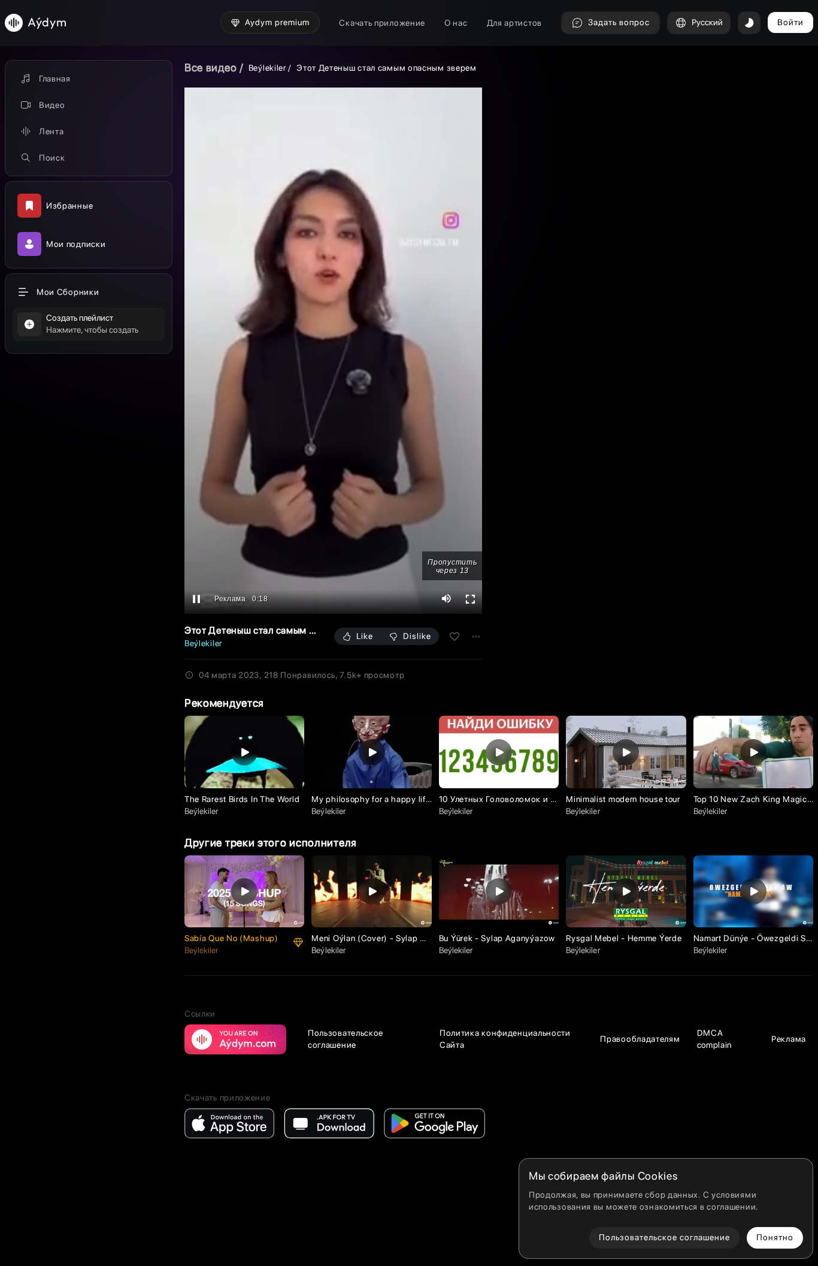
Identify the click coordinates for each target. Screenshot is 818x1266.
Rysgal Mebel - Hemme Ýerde (623, 938)
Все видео (210, 67)
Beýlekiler (267, 68)
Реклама (788, 1039)
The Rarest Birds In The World (241, 799)
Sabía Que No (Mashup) (231, 938)
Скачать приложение (382, 23)
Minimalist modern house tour (623, 799)
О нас (456, 23)
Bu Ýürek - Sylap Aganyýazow (497, 938)
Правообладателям (640, 1039)
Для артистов (514, 23)
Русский (707, 22)
